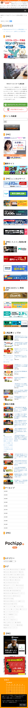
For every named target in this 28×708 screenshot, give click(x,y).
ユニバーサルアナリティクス (11, 611)
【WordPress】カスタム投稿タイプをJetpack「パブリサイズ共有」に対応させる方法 (20, 385)
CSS (22, 572)
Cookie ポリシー (13, 702)
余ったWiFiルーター (9, 622)
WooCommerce (9, 595)
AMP (24, 569)
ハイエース (24, 609)
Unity (19, 590)
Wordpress (17, 595)
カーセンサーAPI (19, 606)
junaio (18, 580)
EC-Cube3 (21, 574)
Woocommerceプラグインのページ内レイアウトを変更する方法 (20, 357)
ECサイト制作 (8, 577)
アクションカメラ (9, 606)
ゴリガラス (7, 609)
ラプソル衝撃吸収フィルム (11, 614)
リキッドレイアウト (9, 617)
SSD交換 (13, 590)
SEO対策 (7, 590)
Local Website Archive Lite (11, 582)
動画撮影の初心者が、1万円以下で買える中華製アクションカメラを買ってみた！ (20, 475)
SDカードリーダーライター (17, 588)
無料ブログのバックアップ (11, 627)
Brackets (7, 572)
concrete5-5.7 (15, 572)
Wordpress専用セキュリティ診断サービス (14, 601)
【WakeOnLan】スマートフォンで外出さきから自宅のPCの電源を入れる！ (20, 337)
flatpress (16, 577)
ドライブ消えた (15, 609)
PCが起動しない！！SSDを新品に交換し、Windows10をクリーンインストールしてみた (20, 481)
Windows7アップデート (18, 593)
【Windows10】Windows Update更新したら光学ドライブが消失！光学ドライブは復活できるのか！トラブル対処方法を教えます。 (20, 438)
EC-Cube (14, 574)
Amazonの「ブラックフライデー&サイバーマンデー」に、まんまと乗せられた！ (20, 350)
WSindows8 (8, 603)
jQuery (12, 580)
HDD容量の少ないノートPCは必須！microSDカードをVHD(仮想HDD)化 (20, 366)
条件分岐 (20, 625)
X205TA (15, 603)
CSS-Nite (7, 574)
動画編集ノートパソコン (10, 625)
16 (10, 691)
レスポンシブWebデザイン (11, 619)
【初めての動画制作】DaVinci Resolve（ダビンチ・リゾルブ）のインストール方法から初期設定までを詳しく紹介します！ (20, 423)
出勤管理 (19, 622)
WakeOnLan (8, 593)
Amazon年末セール (16, 569)
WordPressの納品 (9, 598)
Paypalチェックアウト (10, 585)
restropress (20, 585)
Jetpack (7, 580)
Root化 (6, 588)
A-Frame (7, 569)
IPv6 (21, 577)
